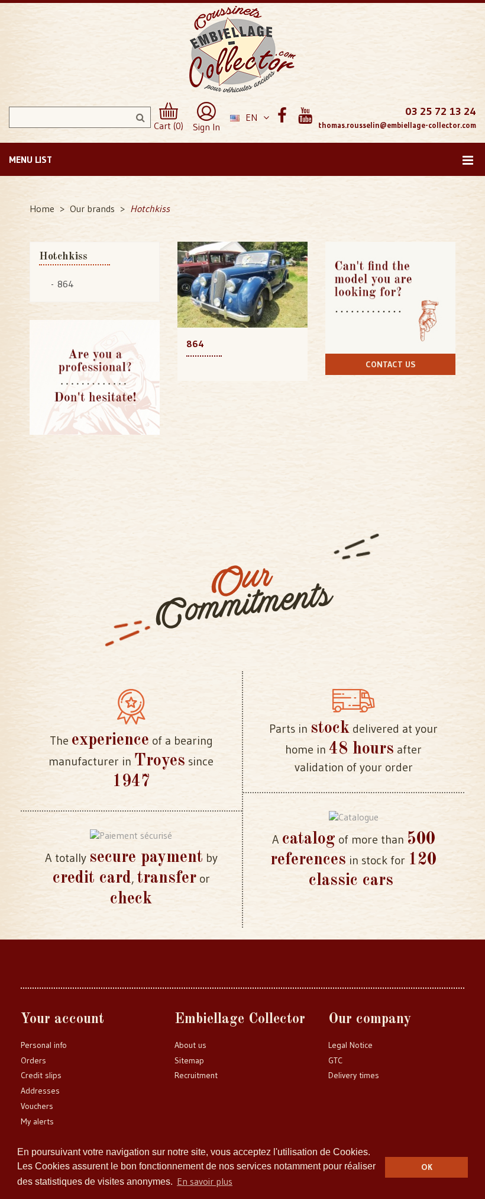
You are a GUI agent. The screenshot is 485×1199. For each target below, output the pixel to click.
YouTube (305, 115)
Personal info (44, 1045)
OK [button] (426, 1167)
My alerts (37, 1121)
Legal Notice (350, 1045)
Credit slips (41, 1075)
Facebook (281, 115)
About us (190, 1045)
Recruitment (196, 1075)
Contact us (391, 364)
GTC (335, 1060)
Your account (62, 1019)
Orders (33, 1060)
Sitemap (189, 1060)
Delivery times (353, 1075)
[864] (242, 284)
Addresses (40, 1090)
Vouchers (37, 1106)
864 (65, 284)
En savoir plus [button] (204, 1181)
